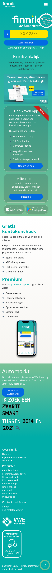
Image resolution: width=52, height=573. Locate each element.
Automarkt (7, 490)
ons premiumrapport (18, 284)
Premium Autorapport (14, 473)
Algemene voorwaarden (14, 457)
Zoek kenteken (26, 42)
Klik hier (39, 47)
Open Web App (26, 165)
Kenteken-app (9, 483)
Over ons (7, 453)
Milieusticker (8, 496)
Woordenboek (9, 493)
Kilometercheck (10, 480)
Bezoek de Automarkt (13, 392)
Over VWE (7, 460)
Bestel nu (26, 196)
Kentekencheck (10, 470)
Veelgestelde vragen (12, 509)
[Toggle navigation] (46, 4)
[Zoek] (18, 428)
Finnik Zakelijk (9, 486)
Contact (6, 506)
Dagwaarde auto (10, 477)
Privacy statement (29, 565)
